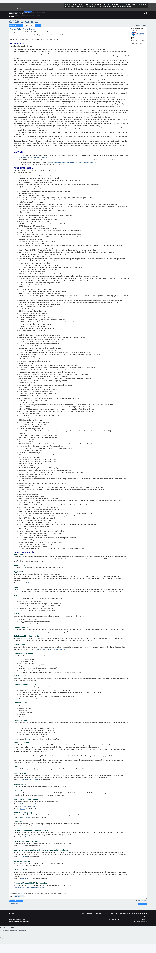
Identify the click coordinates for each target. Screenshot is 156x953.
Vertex (22, 865)
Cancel (22, 943)
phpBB (131, 918)
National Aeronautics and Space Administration (19, 921)
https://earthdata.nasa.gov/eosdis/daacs (33, 157)
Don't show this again (14, 20)
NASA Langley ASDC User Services (21, 919)
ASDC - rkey (21, 893)
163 (136, 37)
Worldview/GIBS (25, 879)
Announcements (19, 896)
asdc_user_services (137, 28)
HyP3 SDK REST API (27, 806)
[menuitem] (106, 913)
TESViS (22, 857)
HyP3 (22, 808)
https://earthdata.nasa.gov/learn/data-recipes (51, 649)
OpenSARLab (24, 826)
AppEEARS (24, 583)
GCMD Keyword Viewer (28, 780)
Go (28, 943)
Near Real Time (25, 817)
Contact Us (145, 916)
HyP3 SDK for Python (27, 804)
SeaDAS (23, 837)
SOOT (22, 846)
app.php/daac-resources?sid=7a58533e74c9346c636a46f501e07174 (73, 162)
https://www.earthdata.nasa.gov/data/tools (28, 887)
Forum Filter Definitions (23, 22)
